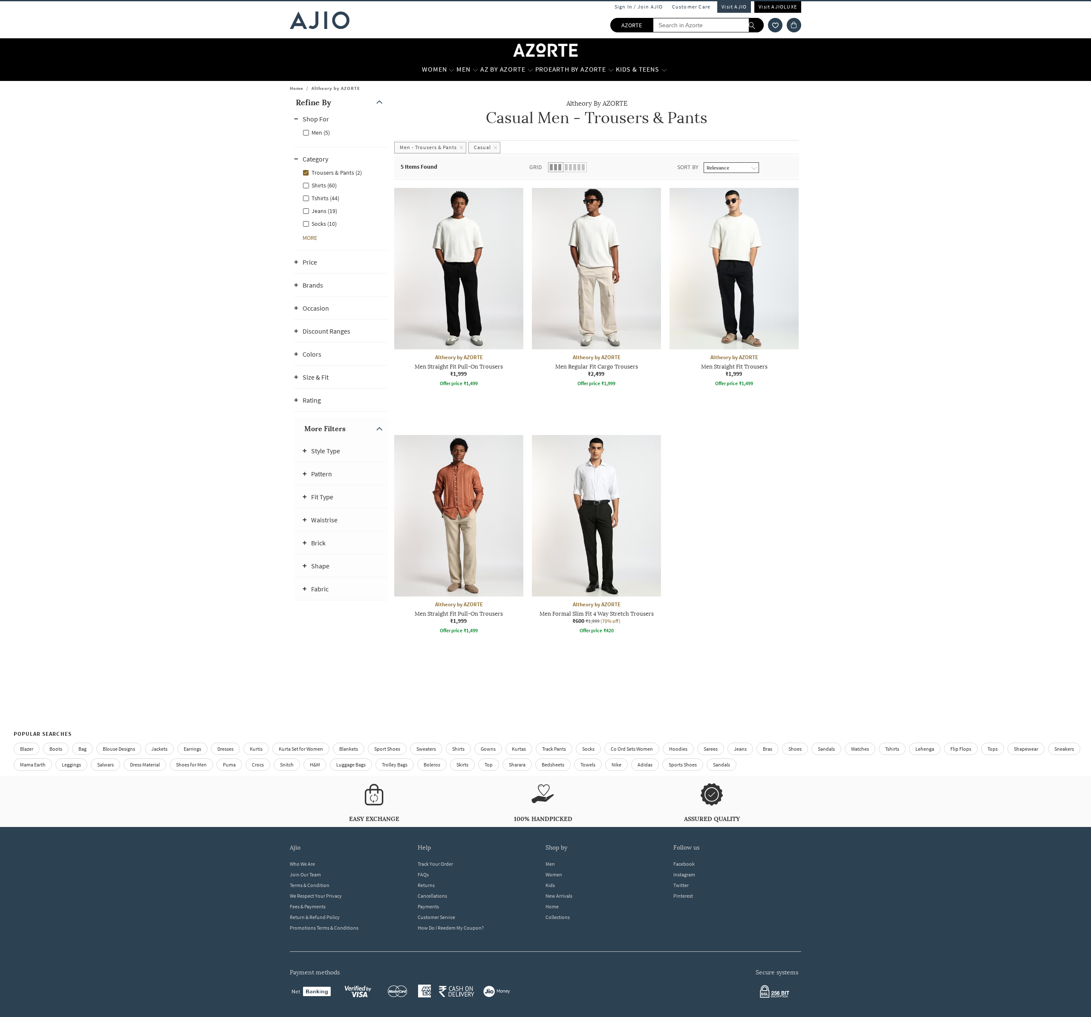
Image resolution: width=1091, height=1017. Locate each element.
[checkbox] (340, 132)
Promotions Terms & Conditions (324, 928)
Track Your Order (435, 864)
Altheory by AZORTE (336, 88)
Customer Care (691, 6)
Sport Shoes (387, 749)
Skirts (462, 764)
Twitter (681, 885)
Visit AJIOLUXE (778, 6)
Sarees (711, 749)
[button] (775, 25)
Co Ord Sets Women (632, 749)
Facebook (684, 864)
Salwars (105, 764)
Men (550, 864)
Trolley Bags (394, 764)
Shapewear (1026, 749)
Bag (82, 749)
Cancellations (432, 896)
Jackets (159, 749)
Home (296, 88)
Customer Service (436, 917)
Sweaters (426, 749)
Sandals (826, 749)
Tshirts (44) (325, 198)
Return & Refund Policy (315, 917)
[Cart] (794, 25)
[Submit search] (756, 25)
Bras (767, 749)
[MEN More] (475, 69)
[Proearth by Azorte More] (611, 69)
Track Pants (554, 749)
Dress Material (145, 764)
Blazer (26, 749)
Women (554, 874)
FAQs (423, 874)
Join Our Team (305, 874)
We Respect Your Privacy (316, 896)
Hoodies (678, 749)
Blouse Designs (119, 749)
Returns (426, 885)
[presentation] (607, 435)
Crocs (258, 764)
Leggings (71, 764)
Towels (587, 764)
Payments (428, 906)
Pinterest (683, 896)
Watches (860, 749)
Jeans (740, 749)
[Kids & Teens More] (664, 69)
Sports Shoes (683, 764)
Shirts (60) (324, 185)
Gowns (488, 749)
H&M (315, 764)
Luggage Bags (351, 764)
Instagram (684, 874)
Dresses (225, 749)
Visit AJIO (734, 6)
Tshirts (892, 749)
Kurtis (256, 749)
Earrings (192, 749)
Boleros (432, 764)
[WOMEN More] (451, 69)
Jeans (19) (324, 211)
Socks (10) (324, 224)
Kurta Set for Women (301, 749)
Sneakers (1064, 749)
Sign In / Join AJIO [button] (639, 6)
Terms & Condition (309, 885)
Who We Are (302, 864)
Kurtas (519, 749)
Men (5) (321, 132)
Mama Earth (33, 764)
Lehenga (924, 749)
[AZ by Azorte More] (530, 69)
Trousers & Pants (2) (337, 172)
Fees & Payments (308, 906)
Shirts (458, 749)
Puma (229, 764)
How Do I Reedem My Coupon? (451, 928)
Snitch (287, 764)
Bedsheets (553, 764)
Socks (588, 749)
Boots (55, 749)
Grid (535, 167)
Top (489, 764)
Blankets (348, 749)
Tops (992, 749)
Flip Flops (960, 749)
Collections (558, 917)
